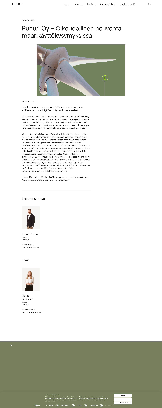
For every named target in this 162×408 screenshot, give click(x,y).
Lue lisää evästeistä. (50, 401)
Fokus (66, 4)
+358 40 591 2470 (28, 245)
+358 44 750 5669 (28, 310)
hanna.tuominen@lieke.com (31, 312)
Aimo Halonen (30, 234)
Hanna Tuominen (27, 297)
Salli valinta (122, 399)
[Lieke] (17, 4)
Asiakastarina (28, 20)
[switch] (73, 405)
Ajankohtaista (107, 4)
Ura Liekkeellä (127, 4)
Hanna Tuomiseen (62, 180)
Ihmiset (91, 4)
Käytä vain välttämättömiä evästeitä (122, 402)
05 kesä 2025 (28, 102)
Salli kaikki (122, 395)
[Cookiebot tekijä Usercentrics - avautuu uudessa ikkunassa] (37, 405)
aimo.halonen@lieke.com (30, 247)
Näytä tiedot (108, 405)
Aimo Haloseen (29, 180)
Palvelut (78, 4)
